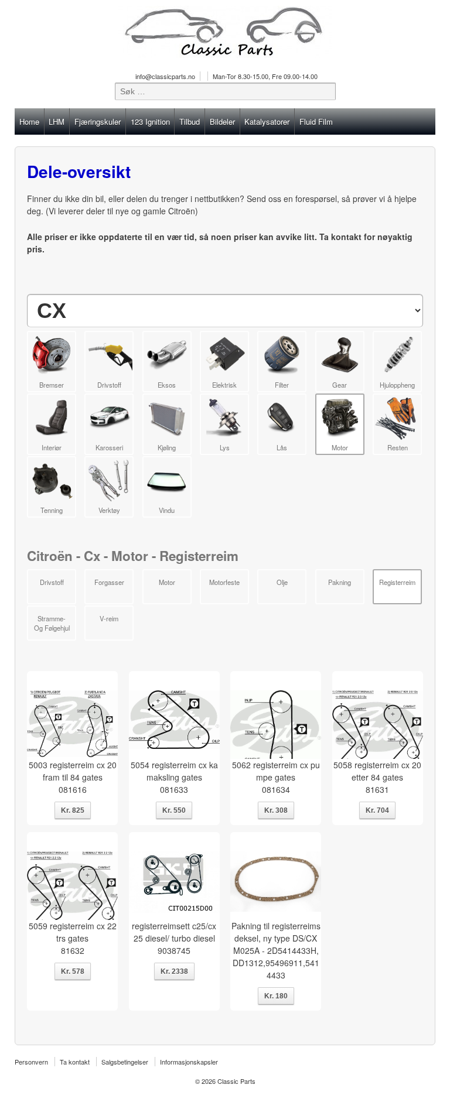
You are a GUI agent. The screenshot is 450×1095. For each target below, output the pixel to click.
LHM (56, 121)
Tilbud (189, 121)
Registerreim (397, 582)
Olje (282, 582)
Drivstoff (52, 582)
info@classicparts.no (165, 76)
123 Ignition (150, 121)
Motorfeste (224, 582)
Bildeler (222, 121)
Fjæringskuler (97, 121)
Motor (167, 582)
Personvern (31, 1061)
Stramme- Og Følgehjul (52, 623)
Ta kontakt (75, 1061)
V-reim (109, 618)
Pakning (339, 582)
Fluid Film (316, 121)
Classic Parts (235, 1081)
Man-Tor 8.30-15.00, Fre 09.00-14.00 (265, 76)
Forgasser (109, 582)
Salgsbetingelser (124, 1061)
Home (29, 121)
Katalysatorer (266, 121)
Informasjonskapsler (189, 1061)
